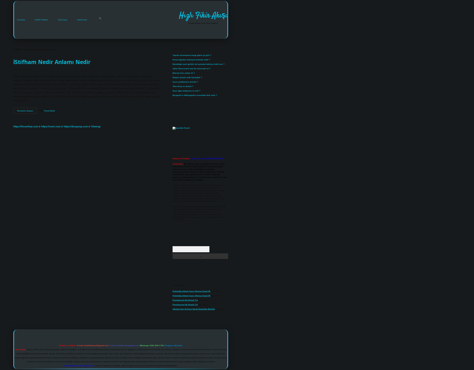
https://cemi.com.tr (52, 126)
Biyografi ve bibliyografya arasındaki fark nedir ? (195, 95)
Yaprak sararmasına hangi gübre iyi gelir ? (192, 55)
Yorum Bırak (49, 111)
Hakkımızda (82, 20)
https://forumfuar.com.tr (27, 126)
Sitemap (96, 126)
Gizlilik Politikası (41, 20)
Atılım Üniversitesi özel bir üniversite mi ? (192, 69)
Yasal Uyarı (62, 20)
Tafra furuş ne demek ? (183, 86)
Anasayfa (21, 20)
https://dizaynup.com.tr (77, 126)
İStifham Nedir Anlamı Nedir (52, 62)
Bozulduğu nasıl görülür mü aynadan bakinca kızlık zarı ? (198, 64)
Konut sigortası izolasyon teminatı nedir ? (191, 60)
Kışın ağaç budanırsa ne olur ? (186, 91)
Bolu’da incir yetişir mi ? (184, 73)
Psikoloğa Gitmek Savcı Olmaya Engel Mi (191, 291)
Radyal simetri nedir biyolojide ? (187, 77)
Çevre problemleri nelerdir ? (185, 82)
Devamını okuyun (27, 112)
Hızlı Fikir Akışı (203, 15)
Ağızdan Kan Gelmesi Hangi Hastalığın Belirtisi (194, 309)
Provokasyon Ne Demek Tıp (185, 300)
